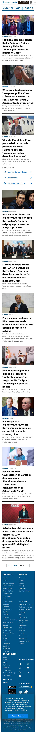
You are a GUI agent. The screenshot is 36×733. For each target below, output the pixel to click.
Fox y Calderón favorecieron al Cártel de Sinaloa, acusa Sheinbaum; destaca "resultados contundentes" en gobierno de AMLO (17, 481)
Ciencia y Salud (8, 633)
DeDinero (22, 628)
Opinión (5, 612)
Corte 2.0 (6, 580)
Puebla (21, 583)
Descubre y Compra (26, 604)
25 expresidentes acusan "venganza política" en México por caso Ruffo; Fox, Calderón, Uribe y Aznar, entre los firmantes (17, 96)
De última (6, 643)
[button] (23, 2)
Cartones (6, 614)
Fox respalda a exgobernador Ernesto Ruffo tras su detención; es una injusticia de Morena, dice (16, 428)
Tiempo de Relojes (9, 673)
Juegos (21, 633)
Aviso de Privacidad (19, 710)
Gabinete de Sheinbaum (7, 595)
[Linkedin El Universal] (20, 676)
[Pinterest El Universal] (28, 672)
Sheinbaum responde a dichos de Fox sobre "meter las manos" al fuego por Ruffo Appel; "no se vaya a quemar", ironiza (16, 378)
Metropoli (6, 604)
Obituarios (22, 615)
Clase (5, 657)
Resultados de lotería (24, 642)
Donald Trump (8, 601)
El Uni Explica (8, 591)
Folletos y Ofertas (25, 607)
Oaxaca (21, 580)
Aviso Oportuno (24, 609)
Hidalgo (22, 586)
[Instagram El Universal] (20, 672)
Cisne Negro (7, 675)
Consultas (6, 651)
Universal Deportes (10, 620)
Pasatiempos (23, 636)
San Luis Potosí (24, 591)
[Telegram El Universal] (20, 664)
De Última (6, 665)
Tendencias (7, 630)
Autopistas (7, 648)
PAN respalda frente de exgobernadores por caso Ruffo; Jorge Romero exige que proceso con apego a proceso (17, 221)
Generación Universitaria (23, 619)
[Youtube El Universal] (28, 668)
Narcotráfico (7, 609)
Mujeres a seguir (9, 583)
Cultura (5, 625)
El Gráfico (22, 623)
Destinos (6, 646)
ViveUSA (22, 630)
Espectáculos (8, 622)
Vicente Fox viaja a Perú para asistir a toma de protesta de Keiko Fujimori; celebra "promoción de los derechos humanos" (16, 148)
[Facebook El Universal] (28, 664)
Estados (6, 606)
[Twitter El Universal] (20, 668)
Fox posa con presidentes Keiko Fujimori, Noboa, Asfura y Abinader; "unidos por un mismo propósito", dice (17, 46)
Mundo (5, 86)
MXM (4, 635)
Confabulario (7, 627)
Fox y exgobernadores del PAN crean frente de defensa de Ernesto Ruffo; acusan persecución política (17, 324)
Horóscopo (23, 638)
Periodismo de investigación (8, 587)
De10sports (23, 625)
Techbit (5, 638)
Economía (6, 617)
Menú (5, 641)
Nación (5, 36)
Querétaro (22, 588)
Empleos (22, 612)
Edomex (22, 578)
